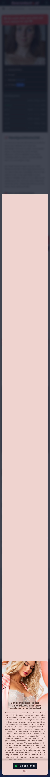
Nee (25, 771)
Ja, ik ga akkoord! (26, 766)
